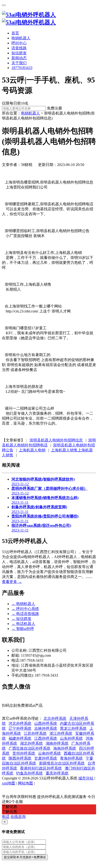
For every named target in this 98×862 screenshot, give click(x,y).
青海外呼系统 (71, 758)
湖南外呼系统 (57, 743)
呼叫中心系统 (25, 609)
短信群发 (19, 53)
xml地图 (8, 783)
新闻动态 (19, 58)
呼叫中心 (19, 43)
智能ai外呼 (22, 629)
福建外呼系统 (20, 738)
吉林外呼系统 (45, 728)
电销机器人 (20, 38)
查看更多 (12, 582)
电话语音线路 (25, 614)
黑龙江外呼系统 (73, 728)
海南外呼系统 (64, 748)
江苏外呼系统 (35, 733)
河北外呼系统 (20, 723)
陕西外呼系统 (20, 758)
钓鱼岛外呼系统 (29, 773)
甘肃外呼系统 (45, 758)
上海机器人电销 (32, 450)
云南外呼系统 (49, 753)
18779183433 (21, 68)
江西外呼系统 (45, 738)
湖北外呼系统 (31, 743)
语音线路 (19, 48)
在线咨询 (18, 817)
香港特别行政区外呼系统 (41, 768)
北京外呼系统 (55, 718)
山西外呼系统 (45, 723)
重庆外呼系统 (57, 773)
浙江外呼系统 (60, 733)
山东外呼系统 (71, 738)
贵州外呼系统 (23, 753)
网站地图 (25, 783)
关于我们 (19, 63)
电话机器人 (23, 624)
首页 (15, 33)
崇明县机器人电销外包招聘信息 (56, 440)
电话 (6, 817)
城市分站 (85, 778)
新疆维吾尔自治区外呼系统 (62, 763)
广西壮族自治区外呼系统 (29, 748)
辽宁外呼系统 (20, 728)
